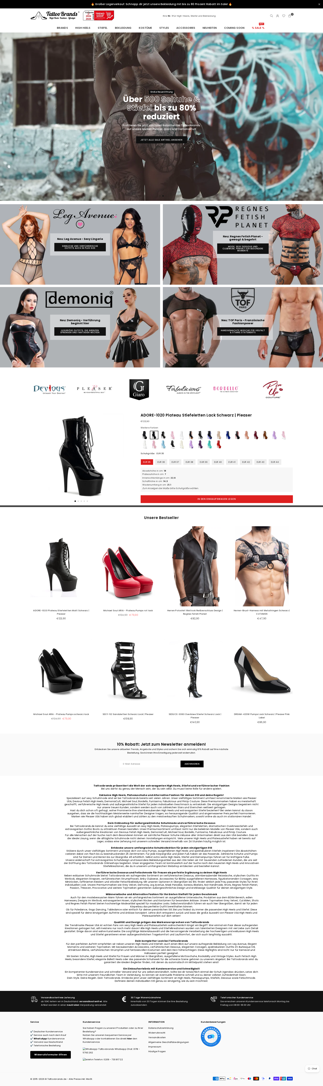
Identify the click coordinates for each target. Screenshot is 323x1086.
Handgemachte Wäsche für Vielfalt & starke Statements (243, 331)
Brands (62, 28)
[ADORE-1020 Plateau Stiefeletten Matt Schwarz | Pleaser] (61, 566)
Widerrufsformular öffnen (50, 1054)
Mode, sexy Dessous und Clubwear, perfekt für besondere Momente (243, 248)
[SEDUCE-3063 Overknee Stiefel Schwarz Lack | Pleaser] (195, 670)
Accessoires (185, 28)
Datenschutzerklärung (160, 1028)
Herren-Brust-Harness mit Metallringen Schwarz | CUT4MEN (262, 612)
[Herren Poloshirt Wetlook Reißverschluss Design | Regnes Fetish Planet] (195, 566)
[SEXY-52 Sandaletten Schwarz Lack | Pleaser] (128, 670)
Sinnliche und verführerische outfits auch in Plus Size (80, 247)
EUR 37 (175, 462)
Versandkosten (157, 1037)
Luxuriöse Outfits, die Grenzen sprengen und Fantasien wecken (80, 331)
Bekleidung (123, 28)
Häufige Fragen (157, 1051)
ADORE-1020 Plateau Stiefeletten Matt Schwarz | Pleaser (61, 612)
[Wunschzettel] (284, 16)
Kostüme (145, 28)
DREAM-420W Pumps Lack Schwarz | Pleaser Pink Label (262, 716)
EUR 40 (218, 462)
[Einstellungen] (278, 16)
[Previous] (35, 458)
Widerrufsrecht (156, 1032)
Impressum (154, 1046)
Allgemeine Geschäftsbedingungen (168, 1042)
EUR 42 (246, 462)
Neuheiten (210, 28)
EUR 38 (189, 462)
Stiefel (103, 28)
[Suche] (271, 16)
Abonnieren (192, 763)
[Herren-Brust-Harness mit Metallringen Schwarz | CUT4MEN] (262, 566)
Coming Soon (234, 28)
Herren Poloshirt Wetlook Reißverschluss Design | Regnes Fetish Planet (195, 612)
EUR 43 (260, 462)
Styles (164, 28)
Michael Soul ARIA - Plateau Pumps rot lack (128, 610)
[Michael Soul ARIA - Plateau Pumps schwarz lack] (61, 670)
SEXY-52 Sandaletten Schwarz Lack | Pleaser (128, 714)
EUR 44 (275, 462)
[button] (290, 16)
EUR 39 (203, 462)
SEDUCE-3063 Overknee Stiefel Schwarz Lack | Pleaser (195, 716)
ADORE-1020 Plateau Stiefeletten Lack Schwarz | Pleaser (196, 415)
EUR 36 (161, 462)
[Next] (128, 458)
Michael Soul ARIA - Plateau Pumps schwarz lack (61, 714)
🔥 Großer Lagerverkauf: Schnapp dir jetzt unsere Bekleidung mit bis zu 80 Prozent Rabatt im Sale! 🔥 (161, 4)
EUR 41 (232, 462)
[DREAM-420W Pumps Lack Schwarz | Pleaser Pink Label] (262, 670)
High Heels (83, 28)
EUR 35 (147, 462)
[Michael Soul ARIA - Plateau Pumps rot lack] (128, 566)
